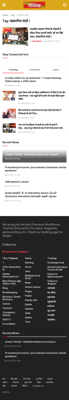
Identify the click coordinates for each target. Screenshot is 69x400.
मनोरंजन (50, 306)
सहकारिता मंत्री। (23, 15)
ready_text (31, 300)
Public (28, 295)
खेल (4, 386)
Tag (12, 15)
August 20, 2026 (13, 159)
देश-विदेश (51, 292)
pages (28, 291)
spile (27, 313)
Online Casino (32, 287)
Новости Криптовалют (55, 275)
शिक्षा (39, 382)
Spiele (28, 304)
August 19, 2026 (13, 175)
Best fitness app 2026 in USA (12, 282)
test (27, 322)
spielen (29, 308)
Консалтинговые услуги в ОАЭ (57, 268)
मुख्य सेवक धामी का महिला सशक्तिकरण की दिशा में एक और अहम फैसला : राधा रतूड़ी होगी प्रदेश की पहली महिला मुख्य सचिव (41, 95)
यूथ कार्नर (51, 310)
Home (5, 15)
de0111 (7, 319)
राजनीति (50, 315)
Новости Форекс (52, 282)
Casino (6, 303)
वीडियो (24, 386)
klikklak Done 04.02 (32, 277)
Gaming (29, 262)
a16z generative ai (12, 268)
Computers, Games (9, 313)
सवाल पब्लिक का (37, 41)
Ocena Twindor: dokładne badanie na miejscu (32, 154)
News (28, 282)
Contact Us (37, 386)
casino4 (7, 308)
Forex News (9, 324)
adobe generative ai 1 (11, 275)
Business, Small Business (11, 298)
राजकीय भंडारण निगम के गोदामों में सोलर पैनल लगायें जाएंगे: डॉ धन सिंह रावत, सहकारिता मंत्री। (46, 32)
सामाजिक (51, 319)
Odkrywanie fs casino (17, 181)
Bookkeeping (10, 292)
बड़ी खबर (51, 297)
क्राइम (50, 379)
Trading (51, 258)
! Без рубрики (10, 258)
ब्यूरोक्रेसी (51, 301)
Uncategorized (55, 262)
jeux (27, 271)
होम (4, 379)
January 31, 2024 (52, 41)
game (28, 258)
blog (5, 288)
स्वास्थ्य (14, 386)
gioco (28, 267)
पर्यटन (5, 382)
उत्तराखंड (7, 30)
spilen (28, 317)
